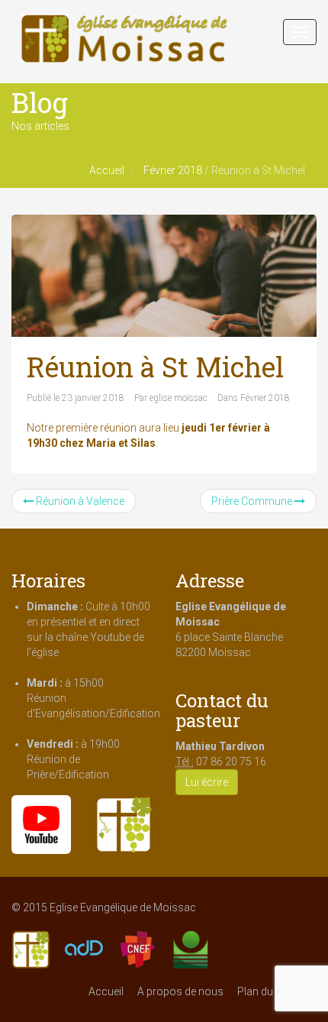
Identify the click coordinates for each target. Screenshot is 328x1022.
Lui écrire (206, 782)
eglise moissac (178, 398)
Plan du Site (265, 991)
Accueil (106, 170)
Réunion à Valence (79, 501)
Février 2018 (172, 170)
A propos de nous (180, 991)
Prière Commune (252, 501)
